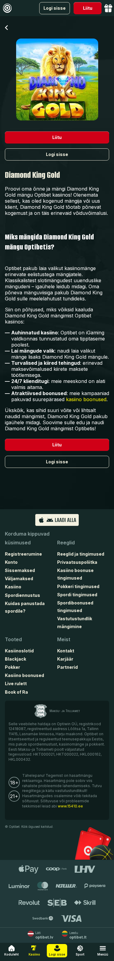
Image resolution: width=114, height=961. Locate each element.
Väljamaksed (19, 578)
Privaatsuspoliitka (77, 562)
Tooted (13, 639)
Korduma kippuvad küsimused (27, 538)
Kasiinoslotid (19, 650)
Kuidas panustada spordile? (25, 607)
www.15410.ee (70, 806)
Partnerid (67, 667)
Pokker (12, 667)
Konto (11, 562)
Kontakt (65, 650)
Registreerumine (23, 554)
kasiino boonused (86, 399)
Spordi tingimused (77, 594)
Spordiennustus (22, 595)
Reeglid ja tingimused (80, 554)
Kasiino (13, 586)
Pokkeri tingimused (78, 586)
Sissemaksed (20, 570)
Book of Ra (16, 692)
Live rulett (16, 683)
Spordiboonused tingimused (75, 606)
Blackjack (15, 659)
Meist (63, 639)
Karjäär (65, 659)
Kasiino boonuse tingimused (75, 574)
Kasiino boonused (24, 675)
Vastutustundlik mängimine (74, 622)
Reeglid (66, 543)
